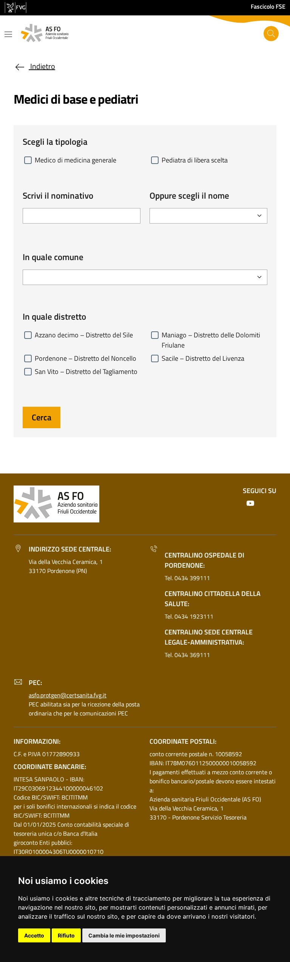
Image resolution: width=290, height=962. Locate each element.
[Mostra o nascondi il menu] (8, 34)
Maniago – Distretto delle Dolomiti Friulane (211, 340)
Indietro (42, 66)
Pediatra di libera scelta (195, 160)
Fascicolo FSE (268, 6)
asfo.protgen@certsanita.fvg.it (67, 695)
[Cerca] (271, 33)
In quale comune (53, 257)
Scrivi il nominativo (58, 195)
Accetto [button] (34, 935)
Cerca (41, 417)
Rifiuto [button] (66, 935)
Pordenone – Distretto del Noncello (85, 358)
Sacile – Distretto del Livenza (203, 358)
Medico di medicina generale (75, 160)
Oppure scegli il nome (189, 195)
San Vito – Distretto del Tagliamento (86, 371)
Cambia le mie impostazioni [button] (124, 935)
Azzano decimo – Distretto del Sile (84, 335)
